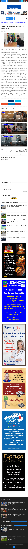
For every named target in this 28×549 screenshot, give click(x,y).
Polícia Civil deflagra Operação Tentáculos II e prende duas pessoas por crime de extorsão (17, 538)
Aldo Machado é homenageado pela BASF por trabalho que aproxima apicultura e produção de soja (17, 221)
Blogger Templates (9, 544)
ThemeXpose (20, 544)
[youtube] (26, 1)
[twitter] (22, 1)
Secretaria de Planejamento (20, 22)
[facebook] (20, 1)
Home (2, 18)
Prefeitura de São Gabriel (8, 22)
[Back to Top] (14, 547)
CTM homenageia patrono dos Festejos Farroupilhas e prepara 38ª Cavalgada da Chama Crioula (17, 509)
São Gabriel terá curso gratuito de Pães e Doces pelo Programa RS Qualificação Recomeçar (13, 119)
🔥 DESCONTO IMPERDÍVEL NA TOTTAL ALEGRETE (12, 211)
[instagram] (24, 1)
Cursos (3, 112)
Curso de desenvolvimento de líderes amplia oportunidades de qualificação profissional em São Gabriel (14, 131)
